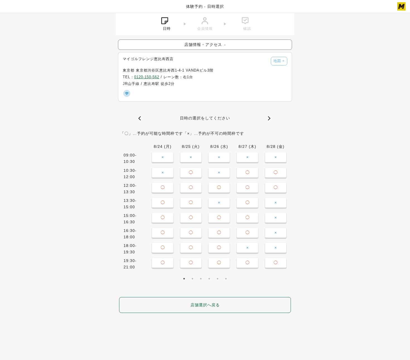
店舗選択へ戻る (205, 305)
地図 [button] (279, 61)
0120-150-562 (146, 77)
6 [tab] (226, 278)
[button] (140, 118)
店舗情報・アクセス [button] (205, 44)
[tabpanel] (205, 208)
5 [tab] (217, 278)
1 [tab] (184, 278)
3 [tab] (201, 278)
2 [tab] (192, 278)
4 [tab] (209, 278)
